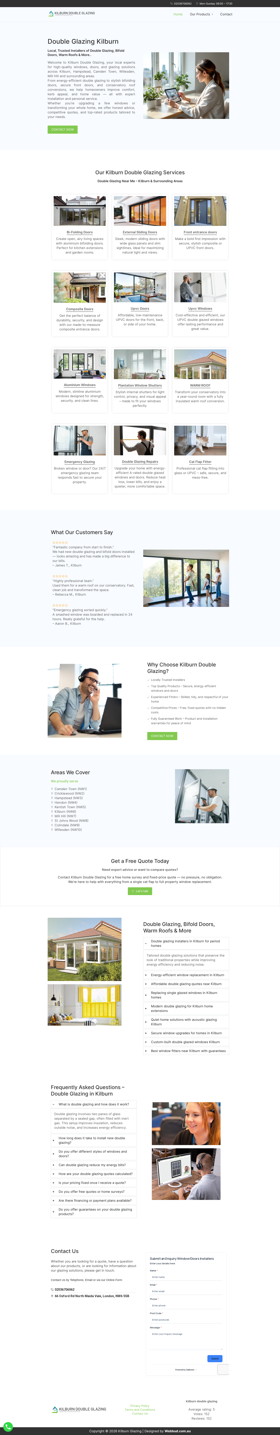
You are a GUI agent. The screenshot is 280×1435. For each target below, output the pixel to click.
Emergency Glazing (79, 462)
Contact (226, 14)
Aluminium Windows (80, 385)
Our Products (200, 14)
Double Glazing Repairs (140, 462)
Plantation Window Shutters (140, 385)
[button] (201, 14)
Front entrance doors (200, 232)
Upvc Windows (200, 308)
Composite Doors (79, 309)
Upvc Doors (140, 308)
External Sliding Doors (140, 232)
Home (178, 14)
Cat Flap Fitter (200, 462)
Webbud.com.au (178, 1431)
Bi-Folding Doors (80, 232)
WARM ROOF (200, 385)
